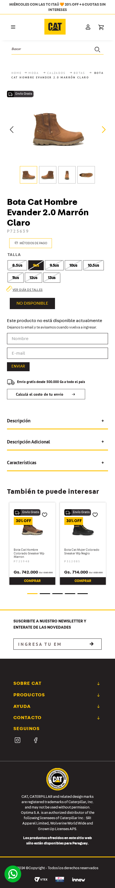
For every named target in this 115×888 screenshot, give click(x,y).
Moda (33, 73)
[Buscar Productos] (97, 49)
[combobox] (57, 49)
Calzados (56, 73)
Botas (79, 73)
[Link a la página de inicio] (17, 73)
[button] (13, 27)
